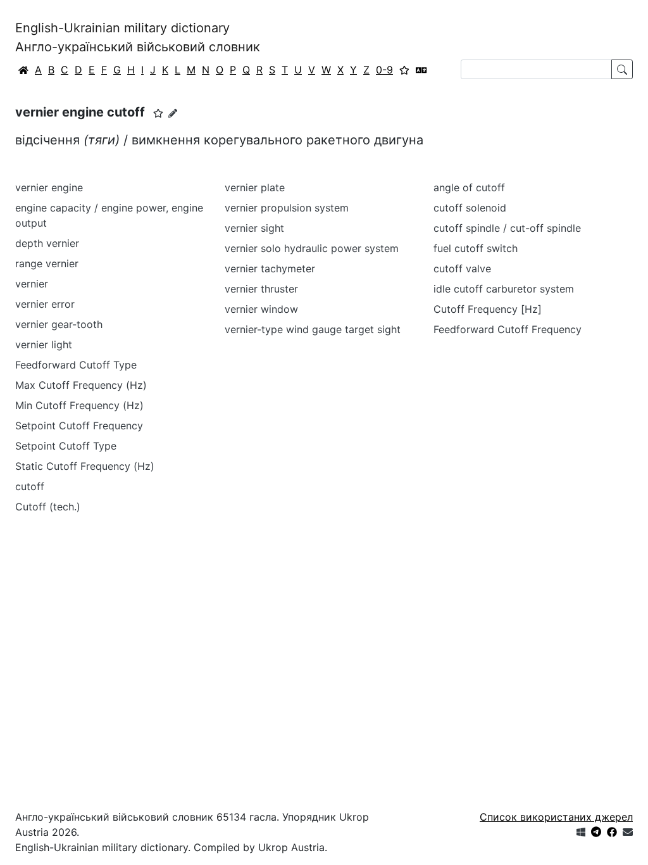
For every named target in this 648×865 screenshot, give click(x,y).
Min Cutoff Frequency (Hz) (79, 405)
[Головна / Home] (23, 69)
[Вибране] (404, 69)
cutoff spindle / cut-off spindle (507, 228)
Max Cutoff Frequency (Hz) (81, 385)
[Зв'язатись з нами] (628, 832)
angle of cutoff (469, 187)
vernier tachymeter (270, 268)
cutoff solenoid (469, 207)
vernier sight (254, 228)
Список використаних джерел (556, 817)
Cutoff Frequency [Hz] (487, 309)
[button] (158, 113)
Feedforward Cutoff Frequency (507, 329)
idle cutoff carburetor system (503, 288)
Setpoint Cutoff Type (65, 445)
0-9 (384, 69)
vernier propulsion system (287, 207)
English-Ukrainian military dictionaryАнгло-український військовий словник (137, 37)
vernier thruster (261, 288)
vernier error (45, 304)
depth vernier (47, 243)
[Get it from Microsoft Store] (580, 832)
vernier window (261, 309)
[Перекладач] (421, 69)
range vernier (46, 263)
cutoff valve (462, 268)
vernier (31, 283)
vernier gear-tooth (59, 324)
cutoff (29, 486)
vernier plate (255, 187)
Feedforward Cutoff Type (76, 364)
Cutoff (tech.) (47, 506)
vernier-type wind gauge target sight (313, 329)
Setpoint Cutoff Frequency (79, 425)
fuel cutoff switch (475, 248)
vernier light (43, 344)
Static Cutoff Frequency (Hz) (84, 466)
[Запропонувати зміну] (172, 113)
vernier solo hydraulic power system (312, 248)
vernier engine (49, 187)
